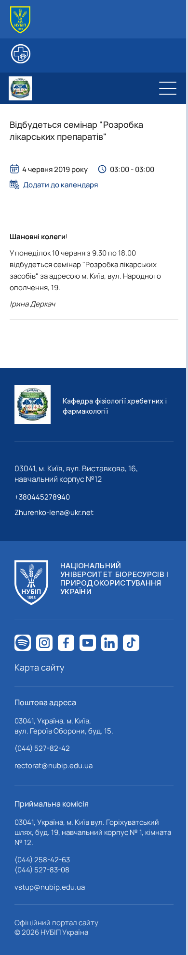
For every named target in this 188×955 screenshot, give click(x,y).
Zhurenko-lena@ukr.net (54, 512)
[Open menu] (167, 88)
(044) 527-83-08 (41, 870)
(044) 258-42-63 (42, 860)
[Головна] (20, 20)
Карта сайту (39, 667)
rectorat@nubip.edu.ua (53, 765)
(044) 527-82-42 (42, 748)
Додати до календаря (60, 184)
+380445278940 (42, 497)
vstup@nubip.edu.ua (49, 887)
